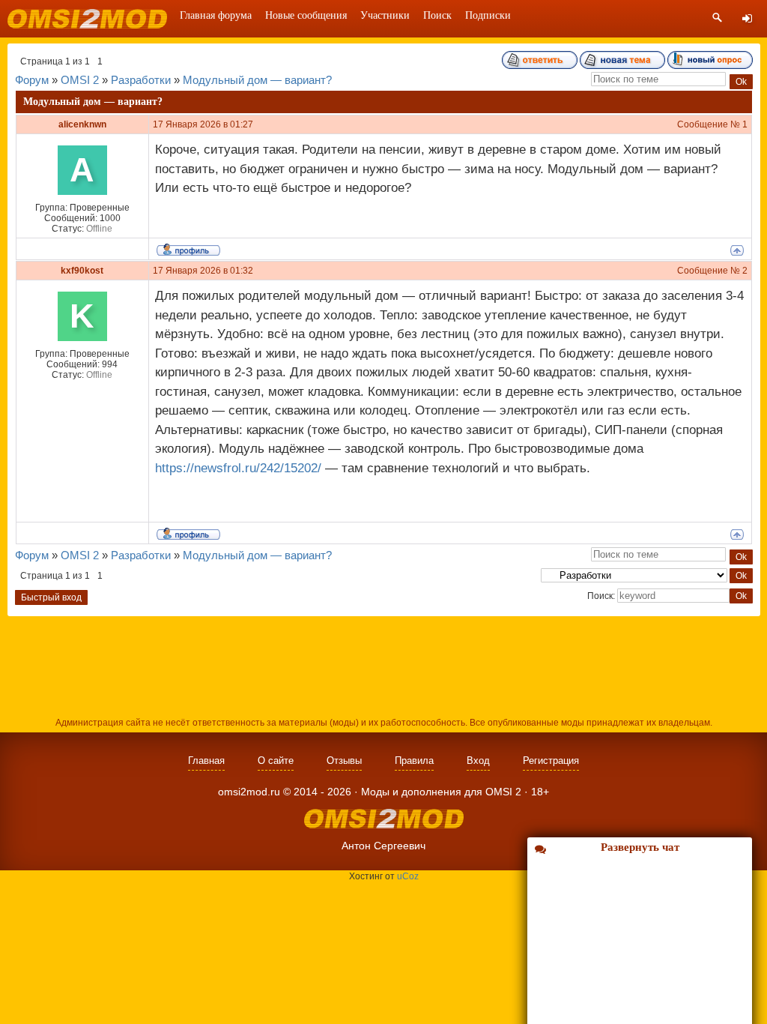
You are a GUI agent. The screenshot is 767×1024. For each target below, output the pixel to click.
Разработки (141, 79)
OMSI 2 (80, 79)
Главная (206, 760)
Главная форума (216, 15)
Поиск (437, 15)
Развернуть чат (640, 847)
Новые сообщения (306, 15)
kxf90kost (82, 270)
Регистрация (551, 760)
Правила (414, 760)
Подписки (488, 15)
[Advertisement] (383, 665)
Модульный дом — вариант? (257, 79)
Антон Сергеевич (383, 846)
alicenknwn (82, 124)
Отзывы (344, 760)
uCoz (408, 876)
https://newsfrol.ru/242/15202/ (238, 468)
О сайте (276, 760)
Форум (32, 79)
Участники (385, 15)
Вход (478, 760)
